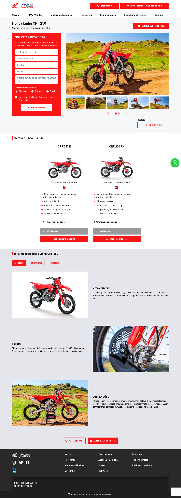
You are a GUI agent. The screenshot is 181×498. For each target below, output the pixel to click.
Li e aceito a (38, 98)
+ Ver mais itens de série (53, 222)
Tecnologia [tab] (53, 263)
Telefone (39, 91)
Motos (68, 454)
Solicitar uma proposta (64, 239)
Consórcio (86, 15)
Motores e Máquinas (61, 15)
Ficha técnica (52, 231)
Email (52, 91)
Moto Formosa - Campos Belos (145, 6)
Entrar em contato (36, 108)
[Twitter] (22, 462)
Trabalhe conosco (140, 460)
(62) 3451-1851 (155, 125)
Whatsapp (23, 91)
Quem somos (104, 471)
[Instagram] (15, 462)
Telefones (105, 6)
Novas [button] (15, 15)
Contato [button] (159, 15)
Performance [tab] (35, 263)
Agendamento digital (135, 15)
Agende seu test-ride (152, 26)
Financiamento (108, 15)
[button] (72, 64)
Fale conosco (138, 454)
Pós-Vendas (35, 15)
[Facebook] (29, 462)
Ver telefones (76, 441)
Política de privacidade (142, 465)
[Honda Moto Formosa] (22, 5)
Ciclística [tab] (18, 263)
